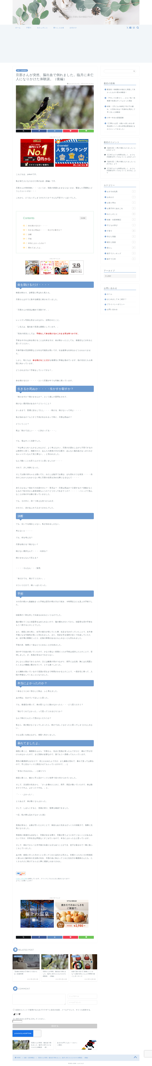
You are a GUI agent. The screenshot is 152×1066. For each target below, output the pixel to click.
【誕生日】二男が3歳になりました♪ (120, 148)
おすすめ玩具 (120, 191)
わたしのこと (42, 28)
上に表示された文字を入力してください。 (29, 1019)
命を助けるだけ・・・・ (38, 226)
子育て (29, 28)
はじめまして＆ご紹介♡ (117, 299)
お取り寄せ (120, 203)
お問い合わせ (112, 309)
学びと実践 (120, 236)
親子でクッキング (120, 253)
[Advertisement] (76, 47)
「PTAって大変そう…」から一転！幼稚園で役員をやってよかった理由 (121, 99)
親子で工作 (120, 259)
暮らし (120, 248)
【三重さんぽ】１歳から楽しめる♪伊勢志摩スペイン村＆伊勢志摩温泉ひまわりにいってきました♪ (121, 126)
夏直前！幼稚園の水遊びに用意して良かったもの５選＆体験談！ (121, 91)
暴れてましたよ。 (35, 248)
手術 (30, 239)
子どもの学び (120, 225)
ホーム (18, 28)
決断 (30, 234)
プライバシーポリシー (116, 304)
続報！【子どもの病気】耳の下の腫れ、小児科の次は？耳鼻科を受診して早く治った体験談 (121, 109)
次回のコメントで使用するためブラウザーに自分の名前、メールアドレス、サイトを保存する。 (53, 1010)
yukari (109, 150)
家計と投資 (120, 242)
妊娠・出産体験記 (22, 70)
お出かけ (73, 28)
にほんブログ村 (21, 878)
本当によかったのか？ (37, 243)
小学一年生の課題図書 (115, 118)
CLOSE (83, 218)
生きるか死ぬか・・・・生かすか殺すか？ (45, 230)
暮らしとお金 (58, 28)
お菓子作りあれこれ (120, 208)
